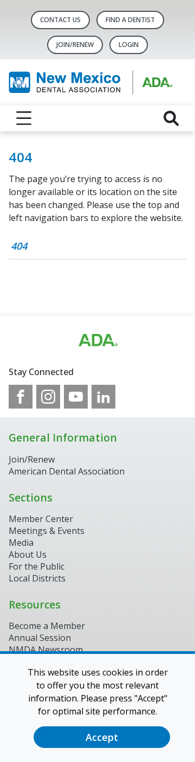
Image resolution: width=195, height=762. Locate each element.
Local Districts (37, 578)
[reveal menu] (24, 118)
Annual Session (40, 638)
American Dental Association (67, 471)
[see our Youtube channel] (76, 397)
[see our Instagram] (48, 397)
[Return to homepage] (97, 82)
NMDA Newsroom (46, 650)
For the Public (36, 566)
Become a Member (47, 626)
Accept (102, 737)
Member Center (41, 519)
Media (21, 543)
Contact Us (60, 19)
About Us (28, 554)
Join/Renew (75, 44)
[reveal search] (171, 118)
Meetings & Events (46, 531)
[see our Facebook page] (20, 397)
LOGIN (129, 44)
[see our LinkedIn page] (103, 397)
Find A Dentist (130, 19)
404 (19, 245)
